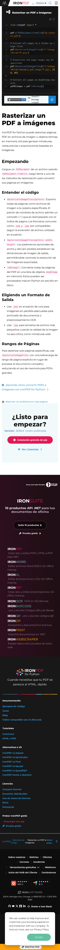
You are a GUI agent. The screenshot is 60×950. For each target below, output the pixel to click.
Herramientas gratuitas (23, 867)
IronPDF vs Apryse (12, 766)
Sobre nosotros (16, 857)
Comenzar (8, 734)
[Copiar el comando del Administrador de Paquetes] (52, 99)
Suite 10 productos (28, 525)
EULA (5, 802)
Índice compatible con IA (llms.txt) (21, 719)
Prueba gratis (30, 533)
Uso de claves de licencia (16, 798)
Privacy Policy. (41, 929)
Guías (5, 711)
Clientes (47, 857)
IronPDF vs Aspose (13, 753)
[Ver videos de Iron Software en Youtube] (13, 906)
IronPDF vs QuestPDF (14, 770)
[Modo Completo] (53, 19)
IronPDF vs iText (11, 761)
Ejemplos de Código (13, 706)
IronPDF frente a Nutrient (17, 775)
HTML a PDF (9, 738)
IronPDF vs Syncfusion (15, 757)
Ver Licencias (30, 449)
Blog (5, 715)
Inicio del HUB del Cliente (22, 872)
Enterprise (8, 807)
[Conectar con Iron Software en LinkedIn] (24, 906)
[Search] (50, 3)
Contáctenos (49, 872)
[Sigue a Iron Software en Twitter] (17, 906)
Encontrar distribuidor (14, 794)
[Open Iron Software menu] (5, 3)
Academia (39, 862)
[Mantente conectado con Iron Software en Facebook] (20, 906)
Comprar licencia (12, 789)
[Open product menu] (56, 3)
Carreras (24, 862)
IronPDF (6, 841)
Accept (39, 937)
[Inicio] (21, 3)
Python (40, 3)
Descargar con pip (14, 821)
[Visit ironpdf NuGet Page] (15, 99)
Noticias (34, 857)
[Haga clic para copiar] (50, 19)
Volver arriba (49, 841)
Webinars (50, 867)
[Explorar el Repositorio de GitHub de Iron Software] (9, 906)
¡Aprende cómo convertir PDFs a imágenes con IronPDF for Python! (24, 387)
